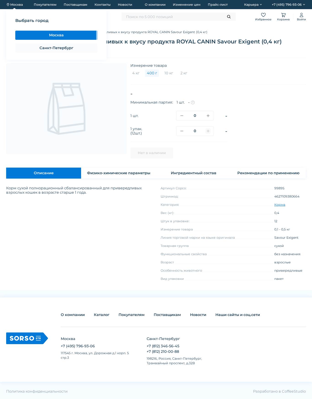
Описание (44, 173)
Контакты (103, 5)
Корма (279, 205)
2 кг (183, 73)
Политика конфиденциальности (37, 391)
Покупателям (45, 5)
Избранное (263, 19)
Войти (301, 19)
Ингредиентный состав (193, 173)
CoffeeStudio (294, 391)
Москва (56, 35)
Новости (125, 5)
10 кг (168, 73)
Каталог (101, 315)
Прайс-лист (218, 5)
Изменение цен (187, 5)
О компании (155, 5)
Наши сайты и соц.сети (237, 315)
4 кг (136, 73)
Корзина (283, 19)
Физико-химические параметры (118, 173)
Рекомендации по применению (268, 173)
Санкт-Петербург (56, 48)
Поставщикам (75, 5)
